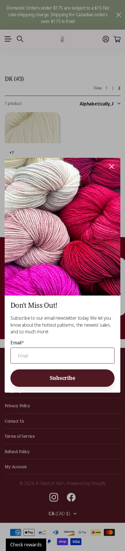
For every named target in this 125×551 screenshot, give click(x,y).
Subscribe (62, 378)
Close (111, 166)
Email (17, 342)
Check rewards (26, 544)
